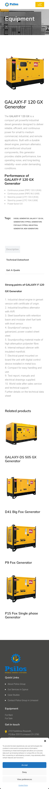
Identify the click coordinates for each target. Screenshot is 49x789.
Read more (15, 445)
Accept (25, 765)
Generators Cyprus (22, 222)
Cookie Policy (23, 785)
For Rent (9, 715)
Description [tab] (12, 249)
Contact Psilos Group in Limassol (23, 700)
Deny (24, 772)
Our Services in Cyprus (18, 689)
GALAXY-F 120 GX (36, 218)
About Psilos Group (16, 684)
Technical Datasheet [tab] (17, 259)
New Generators (31, 229)
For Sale (8, 718)
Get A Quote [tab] (13, 270)
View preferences (24, 779)
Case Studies (14, 695)
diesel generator (21, 218)
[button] (45, 741)
